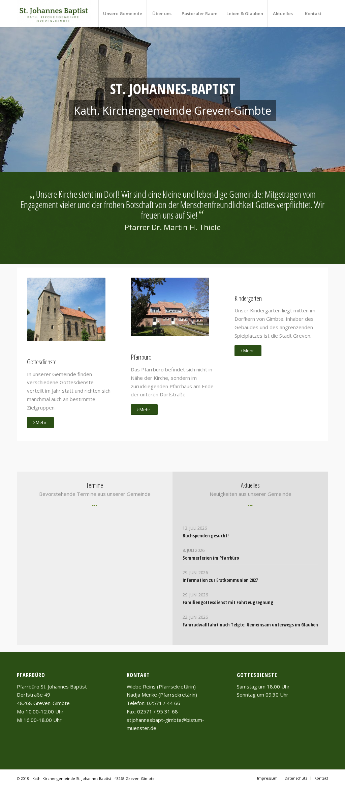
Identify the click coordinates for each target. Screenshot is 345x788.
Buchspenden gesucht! (206, 535)
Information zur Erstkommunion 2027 (220, 580)
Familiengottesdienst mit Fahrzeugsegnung (228, 602)
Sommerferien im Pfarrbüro (211, 558)
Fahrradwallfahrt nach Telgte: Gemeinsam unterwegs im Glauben (250, 624)
